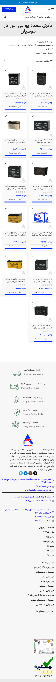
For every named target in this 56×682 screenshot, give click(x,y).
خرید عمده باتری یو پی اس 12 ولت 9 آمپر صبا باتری (15, 141)
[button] (32, 69)
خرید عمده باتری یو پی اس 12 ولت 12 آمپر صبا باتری (42, 187)
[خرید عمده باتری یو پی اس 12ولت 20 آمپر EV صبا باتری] (41, 218)
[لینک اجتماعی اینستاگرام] (30, 473)
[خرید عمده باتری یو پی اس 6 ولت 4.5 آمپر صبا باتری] (41, 78)
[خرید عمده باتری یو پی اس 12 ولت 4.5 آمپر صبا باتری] (14, 78)
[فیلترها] (45, 208)
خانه (51, 42)
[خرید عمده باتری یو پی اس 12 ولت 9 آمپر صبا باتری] (14, 125)
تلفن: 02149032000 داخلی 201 (38, 501)
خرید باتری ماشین (47, 590)
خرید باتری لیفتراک (47, 581)
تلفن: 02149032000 (43, 486)
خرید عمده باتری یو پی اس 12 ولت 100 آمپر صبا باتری (42, 326)
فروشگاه (42, 42)
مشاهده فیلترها (42, 61)
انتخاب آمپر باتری (24, 2)
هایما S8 (50, 546)
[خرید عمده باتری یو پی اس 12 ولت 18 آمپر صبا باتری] (14, 171)
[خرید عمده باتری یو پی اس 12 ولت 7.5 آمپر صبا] (41, 125)
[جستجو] (5, 17)
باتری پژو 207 (48, 532)
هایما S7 (50, 550)
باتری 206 (34, 2)
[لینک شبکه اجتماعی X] (35, 473)
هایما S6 (50, 555)
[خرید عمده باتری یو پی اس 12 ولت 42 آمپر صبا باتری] (41, 264)
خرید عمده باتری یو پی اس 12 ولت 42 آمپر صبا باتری (42, 280)
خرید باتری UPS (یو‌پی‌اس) (43, 567)
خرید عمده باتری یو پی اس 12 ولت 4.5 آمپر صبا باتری (15, 94)
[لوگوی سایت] (28, 9)
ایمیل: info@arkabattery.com (38, 490)
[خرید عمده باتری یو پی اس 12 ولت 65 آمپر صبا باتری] (14, 264)
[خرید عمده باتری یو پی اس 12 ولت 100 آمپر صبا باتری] (41, 310)
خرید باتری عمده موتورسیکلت (42, 600)
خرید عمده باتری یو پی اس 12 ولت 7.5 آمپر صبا (42, 141)
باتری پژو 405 (48, 541)
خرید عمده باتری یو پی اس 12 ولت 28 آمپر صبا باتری (15, 234)
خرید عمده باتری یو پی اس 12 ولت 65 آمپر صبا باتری (15, 280)
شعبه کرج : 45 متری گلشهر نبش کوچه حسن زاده (32, 497)
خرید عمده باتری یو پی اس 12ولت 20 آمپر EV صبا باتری (42, 234)
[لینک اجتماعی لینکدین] (26, 473)
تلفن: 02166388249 (42, 517)
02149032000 (9, 9)
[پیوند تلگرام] (21, 473)
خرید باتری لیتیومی (46, 576)
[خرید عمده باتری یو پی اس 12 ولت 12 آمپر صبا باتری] (41, 171)
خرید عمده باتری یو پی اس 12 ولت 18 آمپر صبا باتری (15, 187)
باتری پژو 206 (48, 536)
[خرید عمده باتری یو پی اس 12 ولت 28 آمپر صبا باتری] (14, 218)
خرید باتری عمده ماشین (44, 604)
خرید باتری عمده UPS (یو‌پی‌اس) (41, 595)
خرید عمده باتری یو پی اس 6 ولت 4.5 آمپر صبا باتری (41, 94)
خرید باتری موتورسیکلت (44, 572)
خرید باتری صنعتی (46, 586)
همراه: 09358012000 (42, 521)
